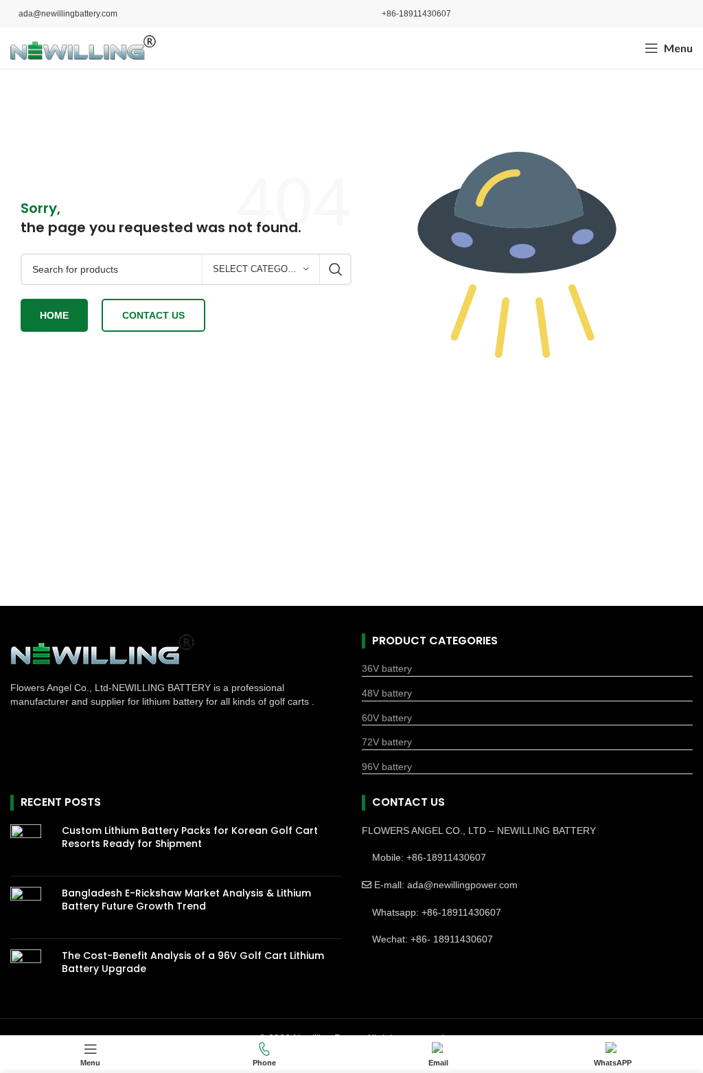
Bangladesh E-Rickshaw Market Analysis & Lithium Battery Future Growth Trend (186, 900)
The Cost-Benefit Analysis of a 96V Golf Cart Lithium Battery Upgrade (193, 962)
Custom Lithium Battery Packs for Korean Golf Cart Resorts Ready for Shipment (190, 837)
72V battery (387, 741)
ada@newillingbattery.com (68, 14)
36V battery (387, 668)
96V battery (387, 766)
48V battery (387, 693)
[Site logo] (83, 47)
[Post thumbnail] (30, 845)
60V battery (387, 717)
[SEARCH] (336, 269)
